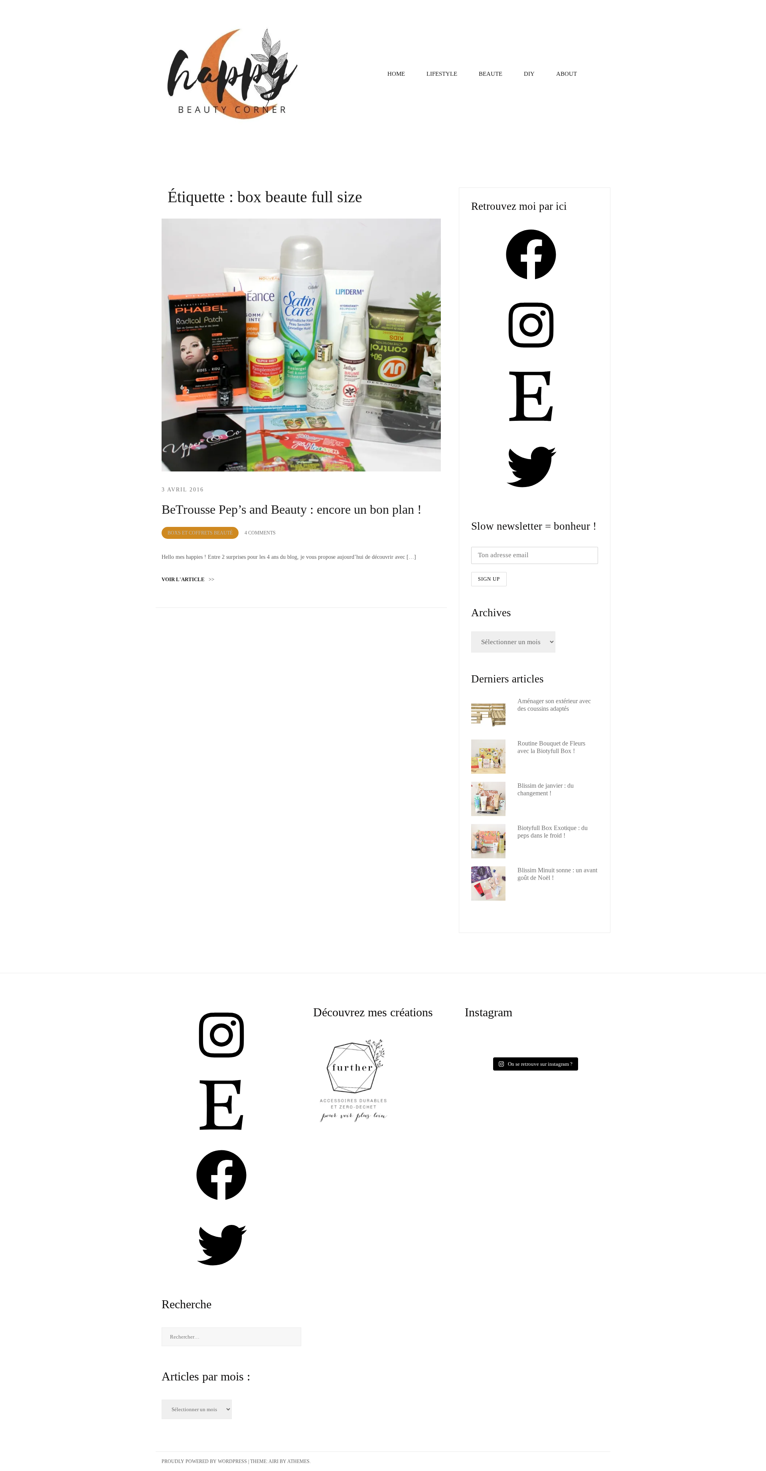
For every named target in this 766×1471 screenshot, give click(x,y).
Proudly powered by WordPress (204, 1461)
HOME (396, 74)
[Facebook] (531, 282)
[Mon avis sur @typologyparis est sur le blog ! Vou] (500, 1050)
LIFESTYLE (441, 74)
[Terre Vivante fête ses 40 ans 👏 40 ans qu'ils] (569, 1041)
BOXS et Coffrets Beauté (200, 533)
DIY (529, 74)
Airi (273, 1461)
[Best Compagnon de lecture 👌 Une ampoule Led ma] (569, 1050)
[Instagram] (531, 353)
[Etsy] (531, 424)
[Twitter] (531, 494)
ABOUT (566, 74)
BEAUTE (490, 74)
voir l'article (188, 579)
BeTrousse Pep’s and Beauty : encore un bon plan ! (292, 509)
